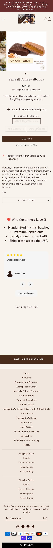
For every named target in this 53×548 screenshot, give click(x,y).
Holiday (26, 444)
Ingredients (26, 200)
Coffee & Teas (26, 413)
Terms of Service (26, 462)
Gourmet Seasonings (26, 400)
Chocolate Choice (26, 116)
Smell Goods (27, 427)
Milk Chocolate (16, 128)
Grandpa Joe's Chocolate (26, 382)
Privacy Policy (26, 471)
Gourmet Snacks (26, 404)
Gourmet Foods (26, 395)
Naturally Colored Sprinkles (26, 391)
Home (26, 373)
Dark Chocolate (37, 128)
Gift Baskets (26, 436)
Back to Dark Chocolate (28, 359)
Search (26, 458)
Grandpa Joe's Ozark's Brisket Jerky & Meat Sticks (26, 409)
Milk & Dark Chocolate (27, 121)
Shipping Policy (26, 453)
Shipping (16, 89)
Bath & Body (27, 422)
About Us (26, 377)
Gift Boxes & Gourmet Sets (26, 431)
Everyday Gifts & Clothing (26, 440)
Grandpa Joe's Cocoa (26, 418)
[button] (26, 545)
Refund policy (26, 467)
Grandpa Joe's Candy (26, 386)
